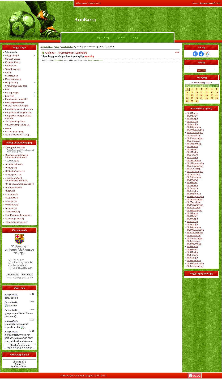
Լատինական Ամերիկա (17, 215)
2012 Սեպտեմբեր (195, 196)
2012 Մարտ (192, 180)
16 (192, 95)
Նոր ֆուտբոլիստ (22, 268)
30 (192, 101)
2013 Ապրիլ (192, 216)
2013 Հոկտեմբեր (195, 233)
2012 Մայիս (192, 185)
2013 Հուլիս (192, 224)
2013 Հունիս (192, 222)
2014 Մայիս (192, 252)
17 (197, 95)
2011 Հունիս (192, 155)
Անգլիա (9, 191)
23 (192, 98)
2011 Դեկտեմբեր (195, 171)
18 (201, 95)
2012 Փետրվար (194, 177)
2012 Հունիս (192, 188)
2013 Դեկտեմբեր (195, 238)
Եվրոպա (9, 208)
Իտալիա (9, 201)
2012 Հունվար (193, 174)
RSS (218, 3)
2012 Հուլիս (192, 191)
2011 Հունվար (193, 141)
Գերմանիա (11, 205)
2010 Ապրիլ (192, 116)
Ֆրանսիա (10, 194)
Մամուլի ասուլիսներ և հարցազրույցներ (16, 156)
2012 (57, 47)
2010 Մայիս (192, 119)
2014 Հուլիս (192, 258)
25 (201, 98)
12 (207, 92)
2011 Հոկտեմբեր (195, 166)
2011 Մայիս (192, 152)
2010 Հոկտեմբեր (195, 133)
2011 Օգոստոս (194, 160)
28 (217, 98)
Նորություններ (12, 148)
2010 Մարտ (192, 113)
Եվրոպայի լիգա (13, 219)
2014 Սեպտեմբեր (195, 263)
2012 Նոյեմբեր (193, 202)
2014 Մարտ (192, 247)
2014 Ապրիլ (192, 249)
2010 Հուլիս (192, 124)
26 (207, 98)
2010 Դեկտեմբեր (195, 138)
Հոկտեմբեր (67, 47)
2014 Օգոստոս (194, 260)
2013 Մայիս (192, 219)
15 (187, 95)
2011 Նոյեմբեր (193, 169)
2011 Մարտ (192, 146)
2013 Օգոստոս (194, 227)
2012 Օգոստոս (194, 194)
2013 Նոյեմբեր (193, 235)
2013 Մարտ (192, 213)
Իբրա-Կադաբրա (95, 60)
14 (217, 92)
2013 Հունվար (193, 208)
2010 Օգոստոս (194, 127)
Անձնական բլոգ (13, 171)
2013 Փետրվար (194, 210)
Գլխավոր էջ (103, 37)
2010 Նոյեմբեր (193, 135)
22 (187, 98)
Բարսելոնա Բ (12, 175)
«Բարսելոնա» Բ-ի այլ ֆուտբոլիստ (20, 263)
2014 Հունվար (193, 241)
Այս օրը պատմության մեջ (18, 184)
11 (201, 92)
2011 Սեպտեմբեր (195, 163)
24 (197, 98)
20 (212, 95)
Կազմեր (9, 168)
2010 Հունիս (192, 121)
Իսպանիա (10, 198)
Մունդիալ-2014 (12, 187)
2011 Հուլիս (192, 158)
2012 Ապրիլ (192, 183)
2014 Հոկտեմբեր (195, 266)
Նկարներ (10, 161)
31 (197, 101)
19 (207, 95)
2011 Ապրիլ (192, 149)
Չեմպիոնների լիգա (15, 222)
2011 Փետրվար (194, 144)
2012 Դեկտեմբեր (195, 205)
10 (197, 92)
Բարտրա (18, 259)
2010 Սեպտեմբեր (195, 130)
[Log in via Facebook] (201, 53)
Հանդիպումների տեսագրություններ (15, 179)
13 (212, 92)
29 (187, 101)
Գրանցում (122, 37)
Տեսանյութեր (12, 164)
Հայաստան (11, 212)
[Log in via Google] (207, 54)
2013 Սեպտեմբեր (195, 230)
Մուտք (134, 37)
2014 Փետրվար (194, 244)
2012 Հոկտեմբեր (195, 199)
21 (217, 95)
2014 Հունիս (192, 255)
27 (212, 98)
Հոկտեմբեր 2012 (202, 83)
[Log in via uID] (195, 53)
